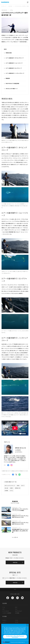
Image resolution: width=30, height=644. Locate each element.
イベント (16, 620)
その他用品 (17, 613)
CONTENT (10, 6)
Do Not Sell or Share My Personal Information (15, 636)
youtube (22, 597)
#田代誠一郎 (17, 488)
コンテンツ (4, 620)
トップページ (3, 6)
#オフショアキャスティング (10, 485)
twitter (12, 597)
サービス (16, 622)
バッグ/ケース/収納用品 (6, 613)
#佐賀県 (6, 490)
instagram (17, 597)
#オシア (22, 485)
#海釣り (11, 488)
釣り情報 (4, 616)
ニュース (3, 622)
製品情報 (4, 603)
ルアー (3, 609)
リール (3, 607)
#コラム (11, 490)
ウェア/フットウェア (18, 611)
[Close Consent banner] (27, 625)
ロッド (16, 607)
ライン (16, 609)
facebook (7, 597)
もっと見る (15, 537)
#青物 (18, 485)
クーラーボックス (5, 611)
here (12, 629)
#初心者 (6, 488)
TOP (15, 589)
